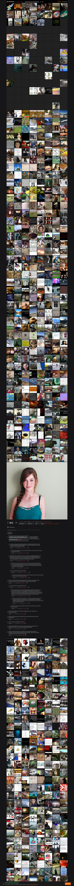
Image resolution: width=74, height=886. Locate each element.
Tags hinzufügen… (57, 523)
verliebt (42, 523)
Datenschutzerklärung (34, 884)
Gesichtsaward (21, 523)
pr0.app (59, 1)
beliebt (18, 1)
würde (36, 523)
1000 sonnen (30, 523)
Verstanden (68, 883)
